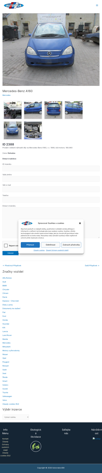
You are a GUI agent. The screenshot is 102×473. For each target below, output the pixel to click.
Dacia (4, 297)
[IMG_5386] (12, 130)
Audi (4, 282)
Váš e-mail (6, 185)
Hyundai (5, 324)
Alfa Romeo (7, 278)
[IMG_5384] (53, 110)
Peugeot (5, 362)
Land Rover (7, 335)
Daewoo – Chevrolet (10, 301)
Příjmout (30, 245)
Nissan (5, 354)
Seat (4, 373)
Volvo (4, 400)
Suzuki (5, 389)
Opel (4, 358)
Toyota (5, 392)
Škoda (4, 377)
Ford (4, 316)
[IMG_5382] (12, 110)
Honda (5, 320)
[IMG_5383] (33, 110)
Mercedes (6, 95)
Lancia (5, 331)
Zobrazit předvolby (71, 245)
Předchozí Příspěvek (12, 266)
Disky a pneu (7, 305)
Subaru (5, 385)
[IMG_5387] (33, 130)
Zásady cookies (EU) (10, 404)
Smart (4, 381)
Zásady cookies (39, 250)
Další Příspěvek (92, 266)
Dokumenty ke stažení (11, 308)
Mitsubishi (6, 347)
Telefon (5, 195)
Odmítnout (50, 245)
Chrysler (5, 289)
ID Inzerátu (6, 164)
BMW (4, 286)
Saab (4, 370)
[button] (80, 223)
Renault (5, 366)
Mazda (5, 339)
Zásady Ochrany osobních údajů (57, 250)
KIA (3, 328)
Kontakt (5, 439)
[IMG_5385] (73, 110)
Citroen (5, 293)
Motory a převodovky (11, 351)
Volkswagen (7, 396)
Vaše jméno (7, 175)
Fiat (3, 312)
